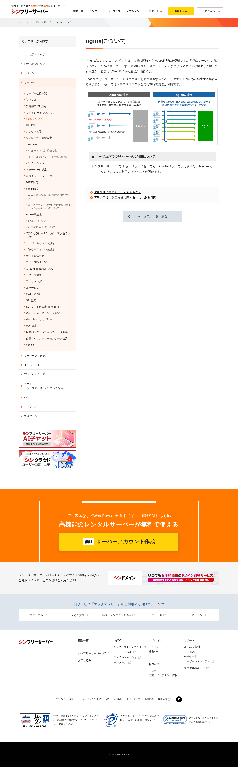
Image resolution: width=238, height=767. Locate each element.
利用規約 (117, 699)
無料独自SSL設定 (36, 106)
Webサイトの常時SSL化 (42, 150)
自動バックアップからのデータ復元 (47, 338)
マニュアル (36, 615)
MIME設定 (32, 182)
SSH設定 (31, 300)
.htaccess (31, 144)
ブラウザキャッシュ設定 (40, 249)
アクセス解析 (34, 274)
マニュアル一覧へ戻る (152, 216)
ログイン (197, 615)
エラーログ (32, 287)
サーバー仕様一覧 (36, 93)
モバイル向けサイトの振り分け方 (47, 156)
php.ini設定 (32, 188)
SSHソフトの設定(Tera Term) (43, 306)
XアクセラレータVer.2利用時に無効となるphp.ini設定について (49, 206)
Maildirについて (35, 293)
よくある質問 (76, 615)
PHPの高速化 (34, 214)
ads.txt (30, 344)
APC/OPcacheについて (41, 227)
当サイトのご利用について (95, 699)
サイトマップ (133, 699)
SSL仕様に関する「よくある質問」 (117, 192)
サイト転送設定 (35, 255)
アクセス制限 (34, 131)
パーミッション (35, 163)
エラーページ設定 (36, 169)
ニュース (157, 615)
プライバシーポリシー (66, 699)
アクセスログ (34, 281)
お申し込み (181, 11)
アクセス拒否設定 (36, 262)
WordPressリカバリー (39, 319)
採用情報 (162, 699)
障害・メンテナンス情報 (116, 615)
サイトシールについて (39, 112)
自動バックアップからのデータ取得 (47, 331)
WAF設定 (31, 325)
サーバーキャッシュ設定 (40, 243)
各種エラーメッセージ (39, 176)
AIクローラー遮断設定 (39, 137)
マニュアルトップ (34, 54)
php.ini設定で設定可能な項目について (49, 196)
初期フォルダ (34, 99)
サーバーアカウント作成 (120, 541)
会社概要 (149, 699)
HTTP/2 (30, 125)
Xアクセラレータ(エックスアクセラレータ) (48, 235)
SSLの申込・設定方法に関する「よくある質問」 (126, 197)
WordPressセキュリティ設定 (43, 313)
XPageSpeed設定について (41, 268)
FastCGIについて (38, 220)
